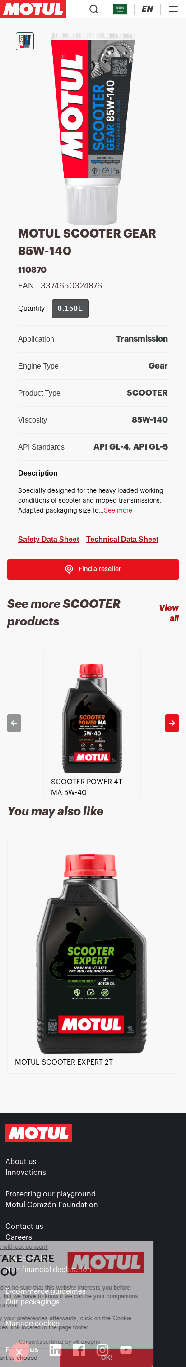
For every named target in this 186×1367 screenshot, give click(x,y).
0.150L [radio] (70, 308)
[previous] (14, 723)
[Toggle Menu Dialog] (173, 9)
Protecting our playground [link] (50, 1194)
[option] (93, 723)
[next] (172, 723)
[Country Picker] (120, 9)
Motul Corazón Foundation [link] (51, 1205)
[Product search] (94, 8)
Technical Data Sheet (122, 539)
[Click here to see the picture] (25, 41)
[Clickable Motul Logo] (33, 9)
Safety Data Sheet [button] (48, 539)
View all (169, 613)
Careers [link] (18, 1237)
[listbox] (93, 723)
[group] (70, 308)
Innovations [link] (25, 1172)
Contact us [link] (24, 1226)
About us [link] (21, 1161)
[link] (93, 569)
